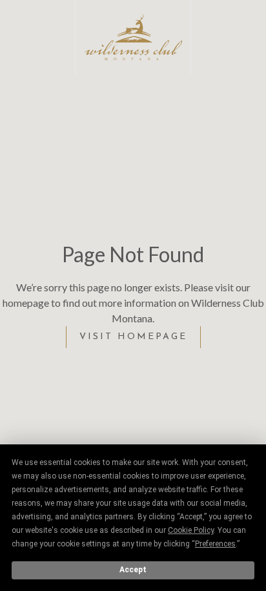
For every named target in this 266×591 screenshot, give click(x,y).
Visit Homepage (133, 337)
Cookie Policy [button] (191, 530)
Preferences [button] (215, 543)
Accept (133, 569)
